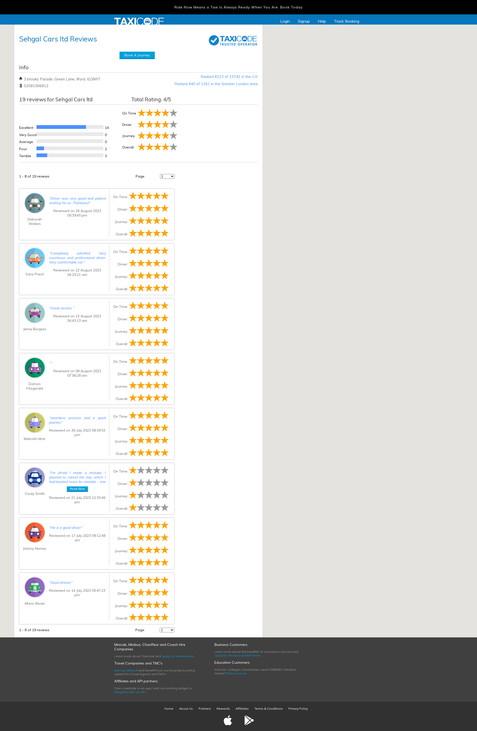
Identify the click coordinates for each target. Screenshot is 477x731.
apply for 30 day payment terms (237, 655)
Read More (77, 489)
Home (168, 708)
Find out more (236, 673)
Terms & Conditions (268, 708)
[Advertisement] (218, 132)
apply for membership (178, 656)
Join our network (126, 670)
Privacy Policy (298, 708)
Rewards (223, 708)
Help (322, 21)
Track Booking (346, 21)
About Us (186, 708)
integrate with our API (130, 692)
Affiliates (242, 708)
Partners (205, 708)
